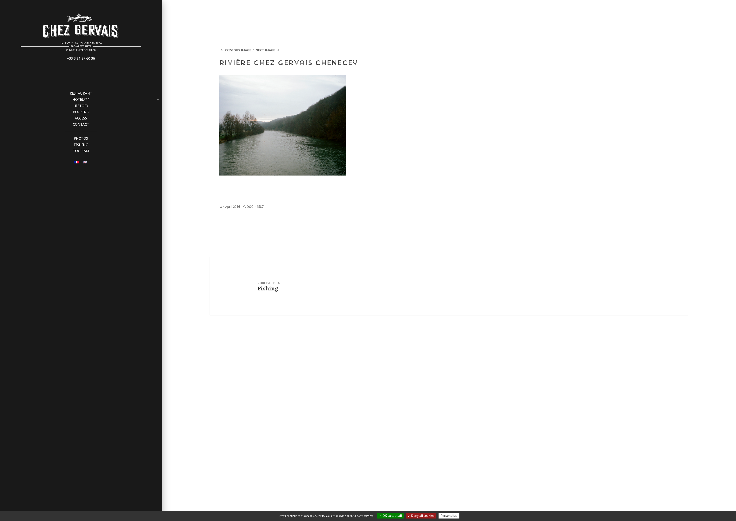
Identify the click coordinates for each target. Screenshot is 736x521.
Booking (81, 112)
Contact (81, 124)
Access (81, 118)
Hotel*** (81, 99)
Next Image (265, 50)
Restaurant (81, 93)
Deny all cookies (422, 516)
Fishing (81, 144)
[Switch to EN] (85, 162)
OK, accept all (392, 516)
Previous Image (238, 50)
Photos (81, 138)
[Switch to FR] (76, 162)
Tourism (81, 150)
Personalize (449, 516)
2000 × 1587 (255, 206)
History (80, 105)
